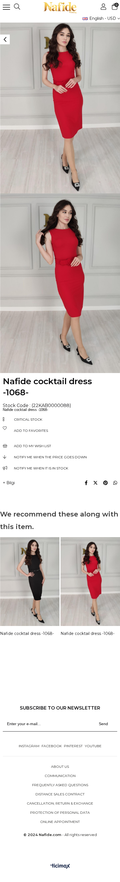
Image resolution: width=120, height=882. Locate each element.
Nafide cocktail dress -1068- (27, 633)
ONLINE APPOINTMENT (60, 822)
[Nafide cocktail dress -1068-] (29, 581)
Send (103, 724)
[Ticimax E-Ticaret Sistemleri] (60, 866)
